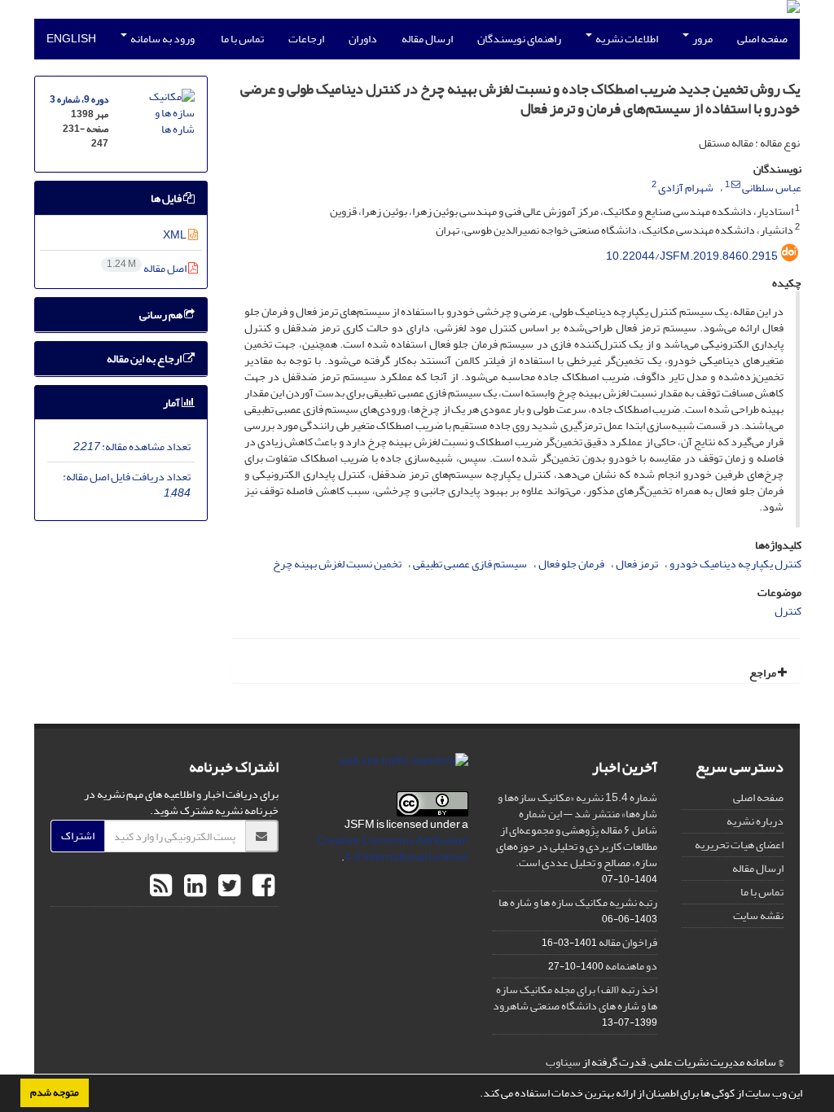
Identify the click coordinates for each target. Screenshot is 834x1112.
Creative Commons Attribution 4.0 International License (392, 849)
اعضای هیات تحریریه (739, 845)
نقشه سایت (758, 915)
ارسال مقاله (427, 39)
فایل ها (167, 198)
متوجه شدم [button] (54, 1092)
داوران (363, 39)
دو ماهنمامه (631, 966)
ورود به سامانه (162, 39)
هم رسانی (161, 315)
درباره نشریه (755, 821)
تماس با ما (242, 39)
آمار (172, 403)
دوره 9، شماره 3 (79, 99)
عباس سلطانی (771, 188)
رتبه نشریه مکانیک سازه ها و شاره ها (577, 902)
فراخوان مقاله (628, 942)
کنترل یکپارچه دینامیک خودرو (735, 564)
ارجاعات (306, 39)
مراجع (763, 673)
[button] (475, 1094)
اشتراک (77, 836)
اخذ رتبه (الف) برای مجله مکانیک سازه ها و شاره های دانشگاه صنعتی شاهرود (575, 997)
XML (175, 235)
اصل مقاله (147, 268)
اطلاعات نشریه (626, 39)
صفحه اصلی (762, 39)
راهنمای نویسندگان (519, 39)
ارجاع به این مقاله (145, 359)
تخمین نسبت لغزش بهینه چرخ (337, 564)
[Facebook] (261, 886)
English (71, 39)
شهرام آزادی (685, 188)
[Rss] (161, 886)
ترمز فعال (637, 564)
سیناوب (563, 1062)
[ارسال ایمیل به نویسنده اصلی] (735, 185)
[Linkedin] (193, 886)
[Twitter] (227, 886)
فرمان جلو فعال (571, 564)
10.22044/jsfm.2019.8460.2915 (692, 256)
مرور (702, 39)
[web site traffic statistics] (403, 765)
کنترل (788, 611)
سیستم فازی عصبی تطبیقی (470, 564)
